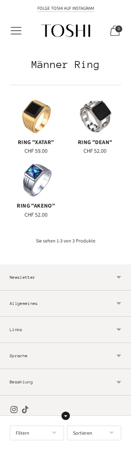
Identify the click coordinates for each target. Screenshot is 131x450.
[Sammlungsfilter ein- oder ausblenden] (65, 415)
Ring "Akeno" (36, 205)
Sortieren (82, 433)
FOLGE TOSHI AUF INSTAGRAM (65, 8)
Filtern (22, 433)
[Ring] (36, 116)
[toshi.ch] (65, 30)
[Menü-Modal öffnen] (16, 30)
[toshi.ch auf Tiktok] (25, 411)
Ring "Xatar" (36, 142)
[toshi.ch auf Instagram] (14, 411)
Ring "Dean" (95, 142)
